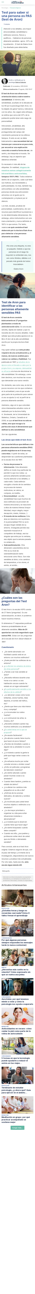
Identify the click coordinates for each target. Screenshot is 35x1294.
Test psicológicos (15, 8)
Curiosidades (6, 997)
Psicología (5, 8)
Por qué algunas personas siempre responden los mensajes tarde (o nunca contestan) (17, 942)
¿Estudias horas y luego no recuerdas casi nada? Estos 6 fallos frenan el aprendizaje (16, 913)
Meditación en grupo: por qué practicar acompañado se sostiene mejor (16, 1119)
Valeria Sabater (20, 82)
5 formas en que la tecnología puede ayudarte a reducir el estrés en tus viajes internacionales (16, 1060)
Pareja (4, 967)
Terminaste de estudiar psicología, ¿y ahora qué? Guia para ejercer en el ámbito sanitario (16, 1090)
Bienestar (5, 1026)
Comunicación (7, 938)
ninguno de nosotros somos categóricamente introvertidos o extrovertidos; (16, 170)
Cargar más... (17, 1128)
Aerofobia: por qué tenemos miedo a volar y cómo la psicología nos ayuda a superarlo (17, 1001)
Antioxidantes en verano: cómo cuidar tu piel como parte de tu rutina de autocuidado (17, 1031)
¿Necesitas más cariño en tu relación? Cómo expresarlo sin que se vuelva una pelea (16, 972)
